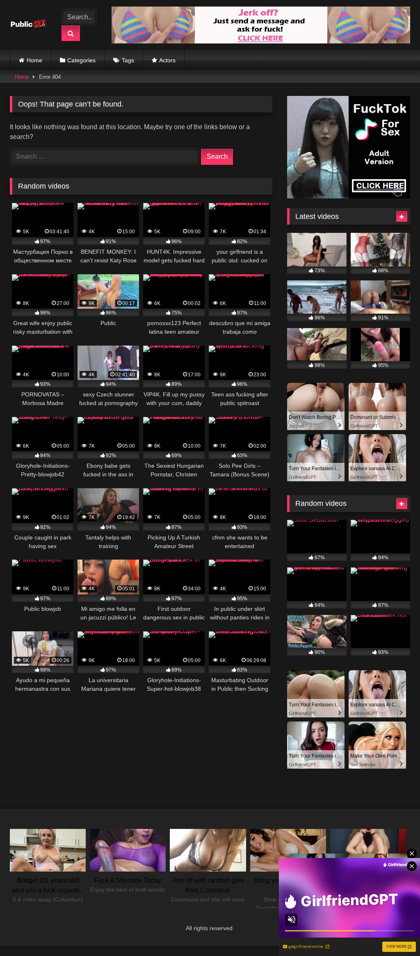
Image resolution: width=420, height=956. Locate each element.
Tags (128, 60)
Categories (81, 60)
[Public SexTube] (30, 25)
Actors (167, 60)
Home (34, 60)
